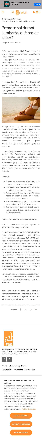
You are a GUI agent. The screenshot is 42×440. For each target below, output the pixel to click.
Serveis (4, 366)
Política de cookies (29, 409)
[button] (3, 12)
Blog (19, 19)
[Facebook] (20, 309)
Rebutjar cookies (21, 432)
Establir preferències (21, 424)
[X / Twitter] (25, 309)
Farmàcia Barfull (10, 19)
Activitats (12, 366)
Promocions (18, 370)
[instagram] (9, 359)
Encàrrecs (24, 366)
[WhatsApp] (30, 309)
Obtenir (37, 4)
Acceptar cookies (21, 416)
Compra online (7, 370)
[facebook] (4, 359)
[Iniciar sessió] (34, 12)
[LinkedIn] (35, 309)
